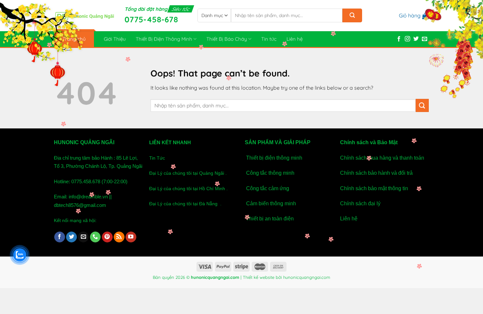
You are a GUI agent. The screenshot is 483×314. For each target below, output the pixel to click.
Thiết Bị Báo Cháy (226, 39)
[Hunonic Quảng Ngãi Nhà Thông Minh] (84, 16)
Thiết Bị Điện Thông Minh (164, 39)
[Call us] (95, 237)
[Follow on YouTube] (131, 237)
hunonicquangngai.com (306, 277)
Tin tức (269, 39)
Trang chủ (74, 39)
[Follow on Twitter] (416, 39)
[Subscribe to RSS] (119, 237)
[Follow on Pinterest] (107, 237)
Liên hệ (295, 39)
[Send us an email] (424, 39)
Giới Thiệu (115, 39)
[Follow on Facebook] (399, 39)
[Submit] (352, 15)
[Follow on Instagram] (407, 39)
